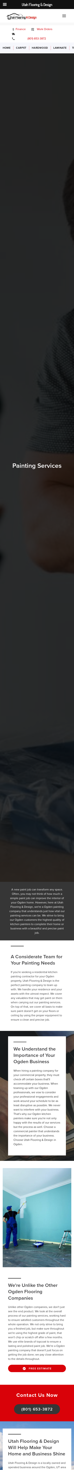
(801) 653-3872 (34, 38)
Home (7, 47)
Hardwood (40, 47)
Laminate (60, 47)
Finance (20, 29)
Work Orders (44, 29)
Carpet (21, 47)
